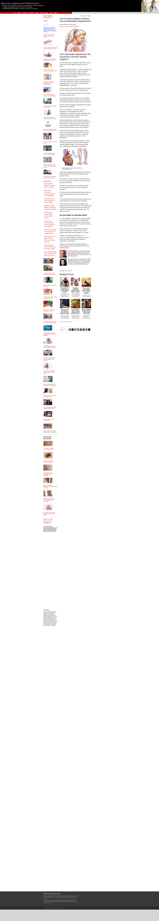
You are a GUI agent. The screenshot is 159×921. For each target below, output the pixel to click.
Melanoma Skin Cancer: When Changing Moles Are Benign (49, 500)
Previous (83, 15)
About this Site (47, 519)
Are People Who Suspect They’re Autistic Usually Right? (49, 372)
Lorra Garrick (71, 259)
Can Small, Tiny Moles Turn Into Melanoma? (48, 449)
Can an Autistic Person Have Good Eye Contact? (50, 297)
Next (88, 15)
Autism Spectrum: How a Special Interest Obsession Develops (49, 334)
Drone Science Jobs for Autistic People (48, 420)
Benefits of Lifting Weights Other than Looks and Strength (50, 207)
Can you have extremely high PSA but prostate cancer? (50, 48)
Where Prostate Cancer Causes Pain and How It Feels (49, 36)
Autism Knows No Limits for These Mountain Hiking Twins (50, 431)
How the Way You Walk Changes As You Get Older (49, 200)
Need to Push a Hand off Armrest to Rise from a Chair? (50, 246)
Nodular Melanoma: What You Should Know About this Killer (50, 486)
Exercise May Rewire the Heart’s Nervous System (49, 185)
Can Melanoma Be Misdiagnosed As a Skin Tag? (47, 474)
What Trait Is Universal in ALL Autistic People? (49, 310)
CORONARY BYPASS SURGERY (66, 321)
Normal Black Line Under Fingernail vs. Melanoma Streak (49, 514)
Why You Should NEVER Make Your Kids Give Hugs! (49, 385)
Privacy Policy (47, 521)
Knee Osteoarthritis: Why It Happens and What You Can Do (50, 253)
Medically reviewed (64, 26)
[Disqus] (75, 348)
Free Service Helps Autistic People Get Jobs (49, 396)
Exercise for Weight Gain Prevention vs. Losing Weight (50, 231)
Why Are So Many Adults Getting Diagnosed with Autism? (49, 359)
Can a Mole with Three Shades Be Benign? (48, 461)
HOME (45, 20)
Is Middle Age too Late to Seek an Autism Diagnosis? (49, 346)
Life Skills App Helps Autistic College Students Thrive (50, 408)
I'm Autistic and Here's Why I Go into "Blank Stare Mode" (50, 322)
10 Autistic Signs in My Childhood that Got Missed (49, 274)
